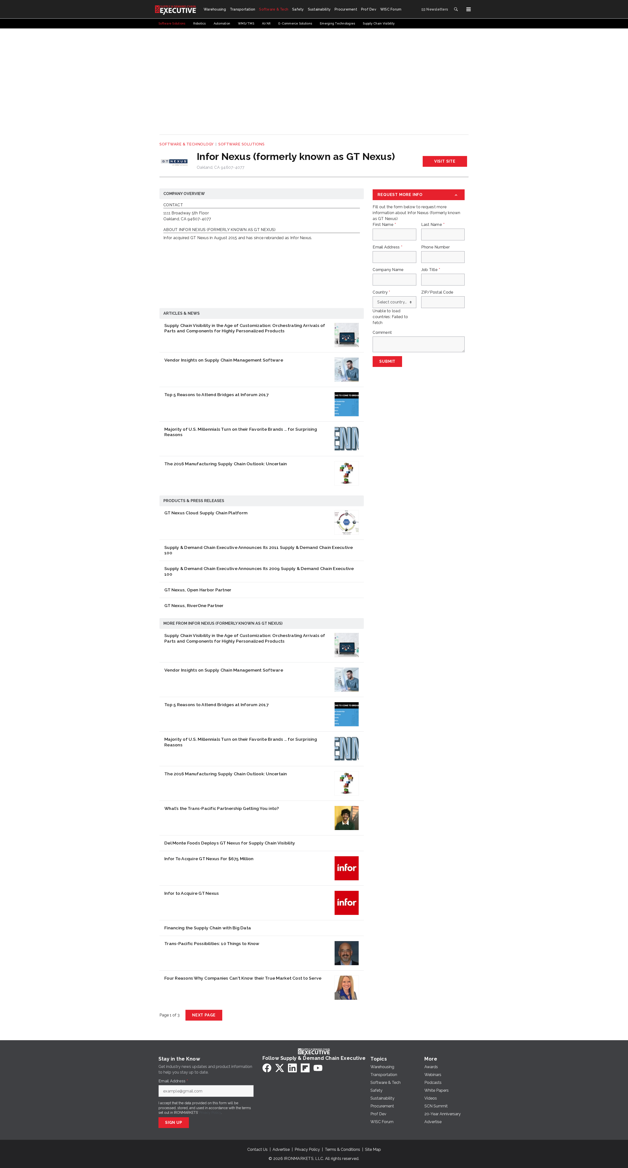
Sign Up (173, 1122)
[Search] (456, 9)
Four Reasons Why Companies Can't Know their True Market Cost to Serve (242, 978)
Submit (387, 361)
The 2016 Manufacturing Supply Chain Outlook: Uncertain (225, 463)
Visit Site (445, 161)
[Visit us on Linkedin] (292, 1068)
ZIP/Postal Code (437, 292)
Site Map (373, 1149)
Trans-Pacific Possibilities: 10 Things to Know (212, 943)
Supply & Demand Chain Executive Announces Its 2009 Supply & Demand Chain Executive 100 (259, 571)
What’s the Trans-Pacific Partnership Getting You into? (221, 808)
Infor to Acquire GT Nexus (191, 893)
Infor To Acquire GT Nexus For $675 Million (209, 858)
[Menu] (468, 9)
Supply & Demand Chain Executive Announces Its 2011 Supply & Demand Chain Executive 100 (258, 550)
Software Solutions (241, 144)
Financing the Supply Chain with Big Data (207, 927)
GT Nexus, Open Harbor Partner (197, 589)
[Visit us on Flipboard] (305, 1068)
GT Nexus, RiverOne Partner (194, 605)
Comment (382, 333)
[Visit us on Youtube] (318, 1068)
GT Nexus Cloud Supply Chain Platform (206, 512)
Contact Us (257, 1149)
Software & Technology (186, 144)
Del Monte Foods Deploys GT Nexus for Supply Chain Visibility (229, 842)
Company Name (388, 270)
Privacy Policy (210, 1113)
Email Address (387, 247)
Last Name (433, 225)
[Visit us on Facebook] (266, 1068)
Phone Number (435, 247)
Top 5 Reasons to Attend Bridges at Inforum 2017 (216, 394)
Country (381, 292)
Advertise (281, 1149)
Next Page (204, 1015)
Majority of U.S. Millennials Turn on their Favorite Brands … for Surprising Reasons (240, 432)
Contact (173, 205)
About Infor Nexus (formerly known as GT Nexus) (219, 230)
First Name (384, 225)
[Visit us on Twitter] (279, 1068)
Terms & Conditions (342, 1149)
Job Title (430, 270)
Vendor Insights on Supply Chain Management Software (223, 360)
